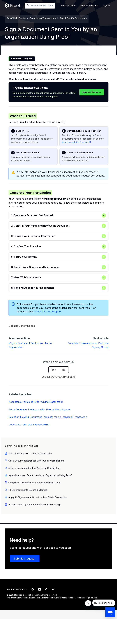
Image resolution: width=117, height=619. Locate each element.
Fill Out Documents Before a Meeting (27, 489)
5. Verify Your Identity (58, 256)
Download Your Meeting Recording (29, 424)
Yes (54, 369)
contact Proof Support (47, 311)
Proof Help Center (16, 18)
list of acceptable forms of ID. (76, 142)
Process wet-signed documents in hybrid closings (34, 504)
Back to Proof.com (17, 589)
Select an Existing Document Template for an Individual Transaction (48, 416)
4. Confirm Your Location (58, 246)
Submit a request (90, 5)
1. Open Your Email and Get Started (58, 215)
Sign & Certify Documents (73, 18)
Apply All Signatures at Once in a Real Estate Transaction (37, 497)
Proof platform (68, 5)
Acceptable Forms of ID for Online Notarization (36, 401)
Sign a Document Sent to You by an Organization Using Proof (40, 475)
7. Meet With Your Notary (58, 277)
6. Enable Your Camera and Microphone (58, 267)
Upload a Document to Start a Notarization (30, 453)
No (64, 369)
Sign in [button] (106, 5)
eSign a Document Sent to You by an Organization (34, 468)
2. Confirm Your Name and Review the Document (58, 225)
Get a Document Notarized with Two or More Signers (40, 409)
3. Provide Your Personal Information (58, 236)
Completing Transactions (43, 18)
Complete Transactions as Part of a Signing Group (34, 482)
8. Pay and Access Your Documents (58, 287)
